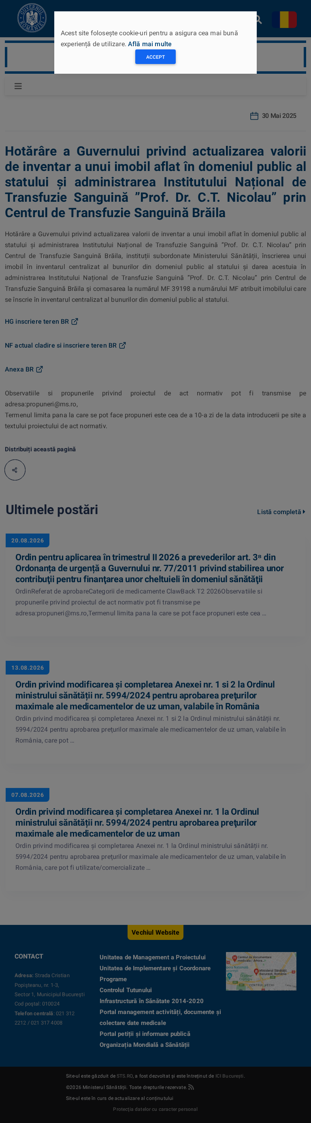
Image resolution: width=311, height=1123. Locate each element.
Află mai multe (150, 44)
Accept (155, 57)
